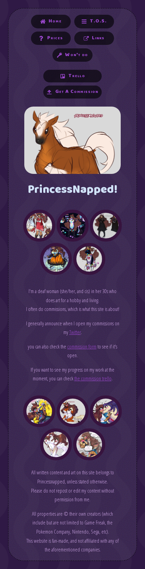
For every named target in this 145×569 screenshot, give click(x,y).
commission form (81, 346)
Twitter (75, 332)
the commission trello (93, 378)
